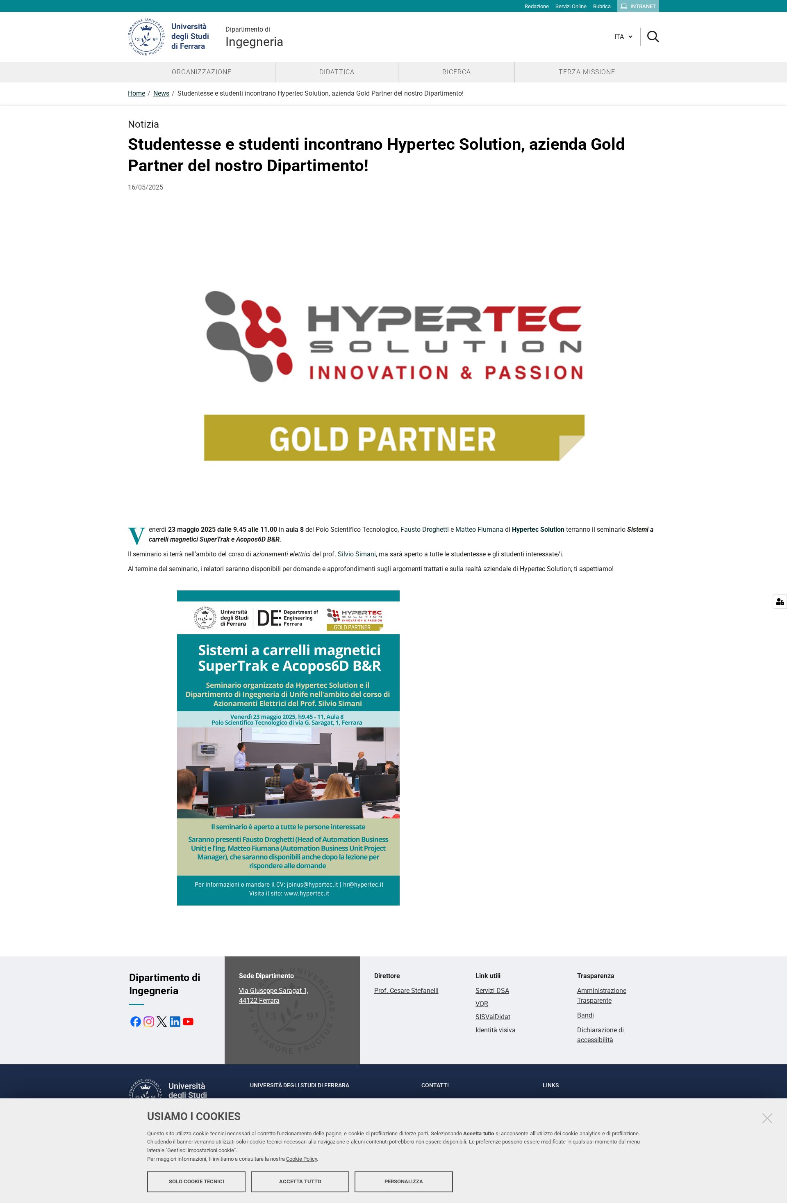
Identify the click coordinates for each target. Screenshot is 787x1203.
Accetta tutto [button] (300, 1181)
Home (136, 93)
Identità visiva (495, 1030)
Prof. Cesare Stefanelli (406, 991)
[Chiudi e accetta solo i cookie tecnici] (767, 1118)
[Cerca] (650, 37)
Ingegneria (254, 37)
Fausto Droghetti (424, 529)
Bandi (585, 1015)
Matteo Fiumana (479, 529)
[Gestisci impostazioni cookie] (780, 602)
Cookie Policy (301, 1159)
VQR (481, 1004)
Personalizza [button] (403, 1181)
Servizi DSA (492, 991)
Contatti (435, 1085)
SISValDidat (492, 1017)
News (161, 93)
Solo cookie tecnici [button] (196, 1181)
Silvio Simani (357, 554)
